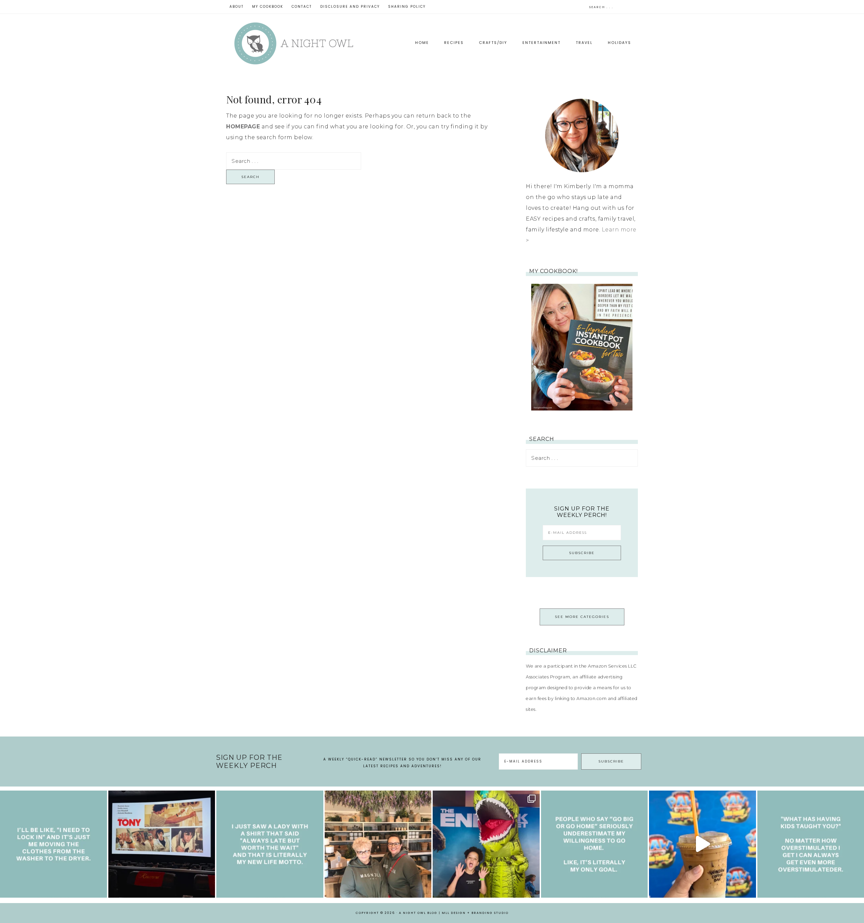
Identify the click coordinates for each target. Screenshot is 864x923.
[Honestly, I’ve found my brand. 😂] (269, 844)
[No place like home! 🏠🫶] (594, 844)
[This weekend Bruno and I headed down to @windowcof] (702, 844)
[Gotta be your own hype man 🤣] (53, 844)
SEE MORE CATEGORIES (582, 617)
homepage (243, 126)
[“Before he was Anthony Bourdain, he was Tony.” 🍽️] (161, 844)
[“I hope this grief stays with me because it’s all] (378, 844)
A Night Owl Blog (293, 43)
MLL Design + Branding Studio (475, 913)
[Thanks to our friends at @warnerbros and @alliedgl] (486, 844)
